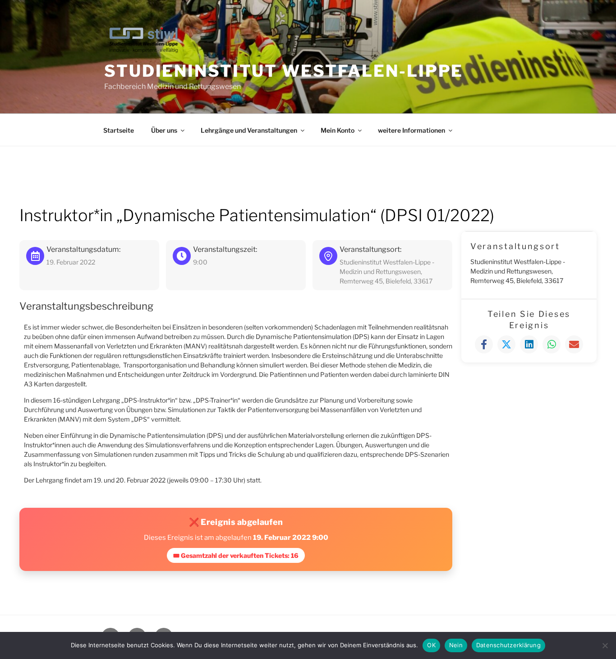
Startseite (118, 130)
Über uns (164, 130)
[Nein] (604, 645)
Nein (456, 645)
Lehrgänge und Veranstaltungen (249, 130)
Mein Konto (337, 130)
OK (431, 645)
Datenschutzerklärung (508, 645)
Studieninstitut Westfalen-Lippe (283, 71)
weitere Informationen (411, 130)
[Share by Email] (574, 344)
